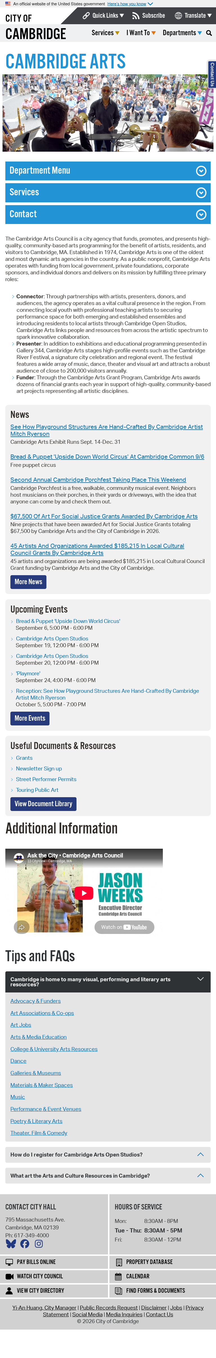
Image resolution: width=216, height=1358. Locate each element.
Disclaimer (154, 1307)
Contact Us (159, 1314)
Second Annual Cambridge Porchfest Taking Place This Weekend (98, 479)
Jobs (176, 1307)
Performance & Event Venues (45, 1109)
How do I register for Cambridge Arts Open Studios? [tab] (76, 1154)
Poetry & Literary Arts (36, 1121)
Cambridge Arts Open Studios (52, 638)
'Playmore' (28, 673)
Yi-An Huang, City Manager (44, 1307)
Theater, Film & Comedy (38, 1133)
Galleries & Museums (35, 1073)
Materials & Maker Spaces (41, 1085)
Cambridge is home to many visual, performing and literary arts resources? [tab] (90, 982)
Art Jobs (20, 1024)
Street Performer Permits (46, 779)
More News (28, 582)
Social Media (87, 1314)
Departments (179, 33)
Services (103, 33)
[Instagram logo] (40, 1245)
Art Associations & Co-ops (42, 1013)
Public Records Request (109, 1307)
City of (18, 19)
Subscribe (153, 16)
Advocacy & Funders (35, 1001)
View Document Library (43, 804)
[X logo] (12, 1245)
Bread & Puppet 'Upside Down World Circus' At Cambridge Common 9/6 (107, 456)
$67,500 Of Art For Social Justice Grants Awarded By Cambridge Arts (104, 516)
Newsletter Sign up (39, 768)
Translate (195, 16)
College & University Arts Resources (54, 1049)
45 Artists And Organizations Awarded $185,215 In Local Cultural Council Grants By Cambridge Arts (97, 549)
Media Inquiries (124, 1314)
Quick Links (105, 16)
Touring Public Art (37, 789)
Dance (18, 1060)
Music (17, 1096)
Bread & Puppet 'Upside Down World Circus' (68, 621)
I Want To (138, 33)
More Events (30, 718)
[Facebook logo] (26, 1245)
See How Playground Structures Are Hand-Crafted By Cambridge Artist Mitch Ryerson (106, 430)
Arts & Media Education (38, 1037)
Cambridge (35, 34)
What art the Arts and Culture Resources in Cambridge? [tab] (80, 1175)
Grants (24, 757)
